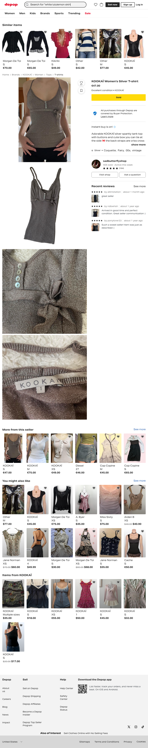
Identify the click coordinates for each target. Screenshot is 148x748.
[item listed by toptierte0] (86, 543)
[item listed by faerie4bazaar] (13, 499)
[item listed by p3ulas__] (13, 593)
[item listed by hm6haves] (135, 499)
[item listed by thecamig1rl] (86, 593)
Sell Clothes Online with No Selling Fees (86, 733)
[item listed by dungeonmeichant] (62, 593)
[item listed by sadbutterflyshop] (13, 448)
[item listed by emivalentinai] (38, 593)
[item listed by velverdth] (62, 499)
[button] (124, 168)
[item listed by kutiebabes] (62, 543)
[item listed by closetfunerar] (110, 543)
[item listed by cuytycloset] (110, 499)
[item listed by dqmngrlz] (135, 543)
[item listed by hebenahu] (13, 637)
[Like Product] (21, 32)
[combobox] (55, 5)
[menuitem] (9, 13)
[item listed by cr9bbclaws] (110, 593)
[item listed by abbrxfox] (86, 499)
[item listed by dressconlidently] (38, 543)
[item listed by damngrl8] (38, 499)
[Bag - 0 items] (101, 5)
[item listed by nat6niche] (135, 593)
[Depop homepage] (11, 4)
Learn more (107, 116)
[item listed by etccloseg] (13, 543)
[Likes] (96, 5)
